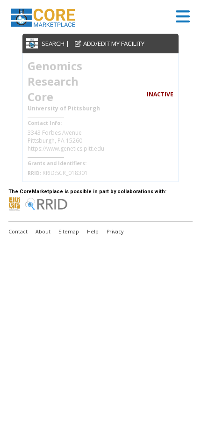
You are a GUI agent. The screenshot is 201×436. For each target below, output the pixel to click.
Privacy (115, 231)
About (43, 231)
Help (93, 231)
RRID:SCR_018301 (65, 173)
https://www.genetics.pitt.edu (66, 149)
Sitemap (68, 231)
